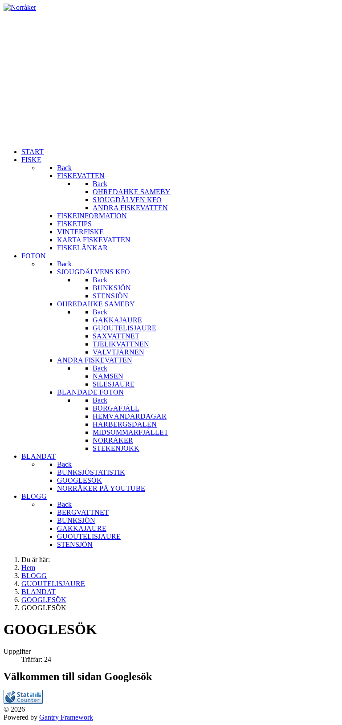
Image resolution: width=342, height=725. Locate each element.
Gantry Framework (66, 717)
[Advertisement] (171, 78)
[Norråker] (20, 7)
